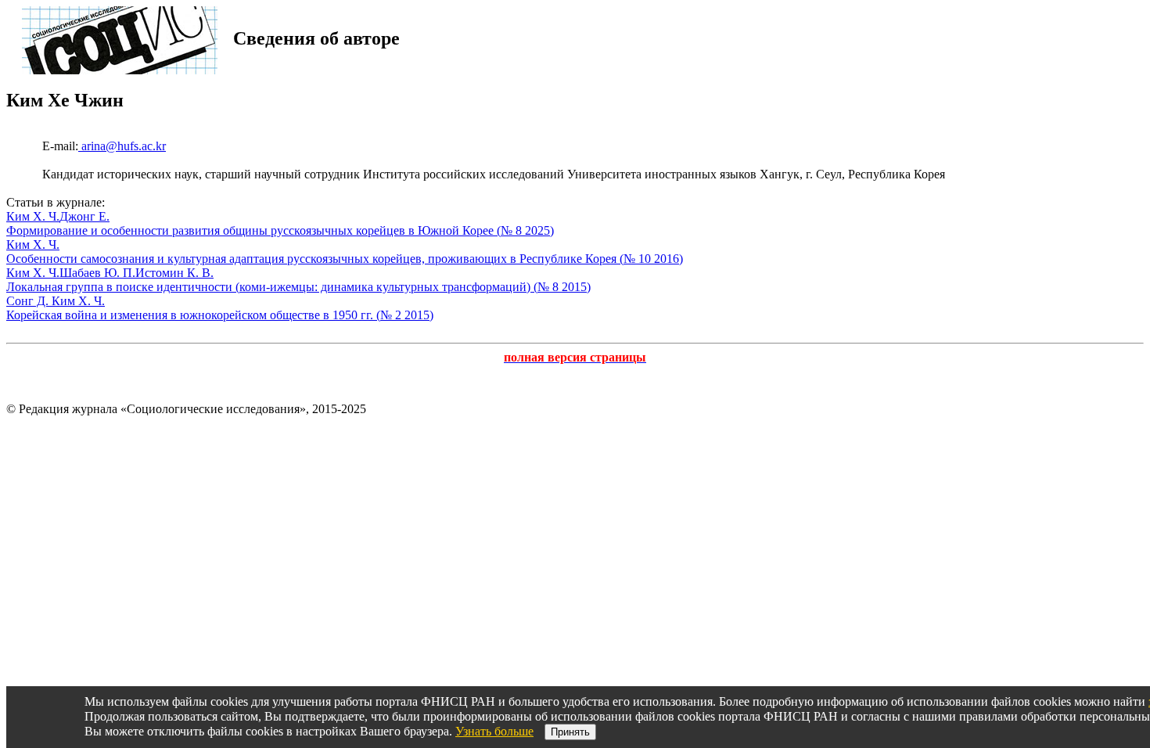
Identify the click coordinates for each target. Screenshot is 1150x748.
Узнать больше (494, 731)
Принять (570, 732)
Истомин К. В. (174, 272)
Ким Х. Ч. (32, 216)
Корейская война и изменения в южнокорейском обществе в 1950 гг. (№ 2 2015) (219, 315)
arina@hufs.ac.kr (122, 146)
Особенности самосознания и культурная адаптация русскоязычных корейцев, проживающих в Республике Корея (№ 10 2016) (344, 258)
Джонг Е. (84, 216)
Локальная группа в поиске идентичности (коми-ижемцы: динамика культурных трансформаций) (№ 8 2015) (298, 286)
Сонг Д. (29, 300)
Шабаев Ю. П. (97, 272)
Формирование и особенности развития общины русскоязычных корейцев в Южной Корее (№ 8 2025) (280, 230)
